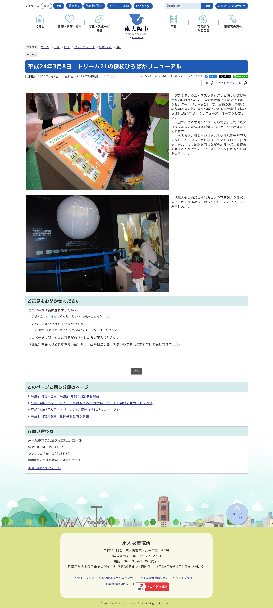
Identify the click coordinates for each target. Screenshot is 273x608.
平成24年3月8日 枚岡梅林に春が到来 (60, 416)
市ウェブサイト (186, 577)
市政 (57, 47)
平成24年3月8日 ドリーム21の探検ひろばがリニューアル (75, 409)
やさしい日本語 (119, 5)
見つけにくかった (105, 330)
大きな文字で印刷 (229, 83)
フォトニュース (84, 47)
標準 (46, 5)
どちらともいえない (67, 316)
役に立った (42, 316)
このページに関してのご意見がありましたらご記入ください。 (74, 337)
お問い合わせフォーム (44, 468)
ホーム (45, 47)
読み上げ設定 (94, 5)
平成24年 (105, 47)
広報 (67, 47)
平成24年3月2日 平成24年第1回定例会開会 (65, 396)
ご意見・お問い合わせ (231, 5)
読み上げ (74, 5)
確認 (136, 371)
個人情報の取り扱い (156, 577)
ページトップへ (237, 516)
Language (143, 5)
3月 (118, 47)
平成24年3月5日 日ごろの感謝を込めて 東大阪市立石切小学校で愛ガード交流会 (91, 403)
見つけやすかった (46, 330)
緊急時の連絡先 (118, 584)
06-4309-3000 (137, 561)
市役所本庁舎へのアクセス (118, 577)
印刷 (206, 83)
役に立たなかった (96, 316)
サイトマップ (86, 577)
